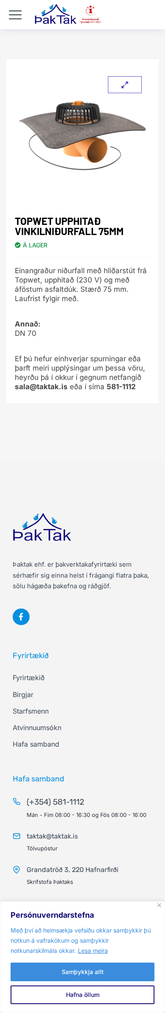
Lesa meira (93, 950)
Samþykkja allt (83, 971)
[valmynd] (15, 15)
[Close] (159, 905)
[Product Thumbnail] (125, 84)
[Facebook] (21, 617)
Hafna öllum (82, 994)
